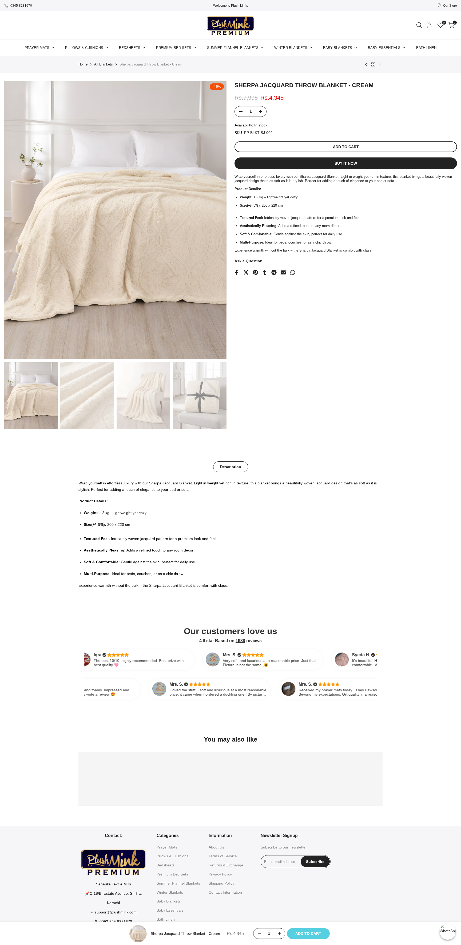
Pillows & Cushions (172, 856)
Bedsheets (165, 865)
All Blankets (103, 64)
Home (83, 64)
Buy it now (346, 163)
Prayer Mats (167, 847)
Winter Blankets (170, 892)
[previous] (14, 220)
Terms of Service (223, 856)
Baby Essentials (170, 910)
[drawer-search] (419, 25)
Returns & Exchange (226, 865)
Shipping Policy (221, 883)
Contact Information (225, 892)
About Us (216, 847)
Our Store (450, 5)
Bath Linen (166, 919)
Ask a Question (249, 261)
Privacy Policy (220, 874)
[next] (215, 220)
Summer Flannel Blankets (178, 883)
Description (230, 467)
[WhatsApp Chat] (448, 932)
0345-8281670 (21, 5)
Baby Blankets (169, 901)
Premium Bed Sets (172, 874)
